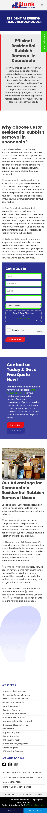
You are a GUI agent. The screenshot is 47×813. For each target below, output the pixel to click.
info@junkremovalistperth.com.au (25, 777)
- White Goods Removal (13, 702)
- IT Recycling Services (12, 751)
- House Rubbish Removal (14, 691)
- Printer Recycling (10, 736)
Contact (28, 794)
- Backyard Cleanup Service (15, 725)
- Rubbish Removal (11, 706)
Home (7, 794)
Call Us (11, 810)
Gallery (38, 794)
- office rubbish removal (13, 717)
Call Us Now (15, 425)
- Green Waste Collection (14, 713)
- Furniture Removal (11, 710)
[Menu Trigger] (42, 5)
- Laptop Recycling (11, 732)
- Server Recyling (10, 747)
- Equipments (8, 728)
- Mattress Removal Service (15, 698)
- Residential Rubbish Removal (16, 695)
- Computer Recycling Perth (15, 743)
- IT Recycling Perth (11, 740)
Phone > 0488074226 (12, 782)
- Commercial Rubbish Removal (17, 721)
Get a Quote (16, 430)
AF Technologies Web (35, 805)
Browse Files (23, 318)
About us (16, 794)
